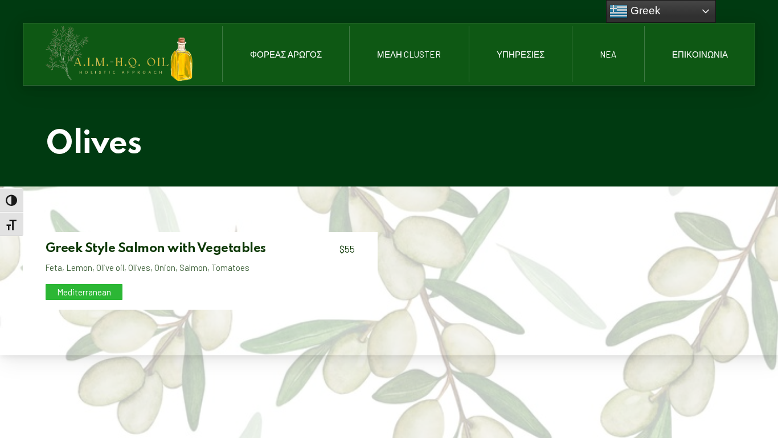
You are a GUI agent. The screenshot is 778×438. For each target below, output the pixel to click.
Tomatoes (230, 267)
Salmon (193, 267)
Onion (164, 267)
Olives (139, 267)
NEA (608, 54)
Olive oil (110, 267)
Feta (53, 267)
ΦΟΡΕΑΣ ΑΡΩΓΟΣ (286, 54)
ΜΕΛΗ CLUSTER (409, 54)
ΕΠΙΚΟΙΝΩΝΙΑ (700, 54)
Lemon (79, 267)
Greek (644, 11)
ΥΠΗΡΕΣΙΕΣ (520, 54)
